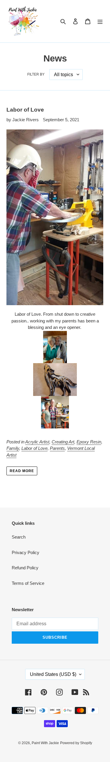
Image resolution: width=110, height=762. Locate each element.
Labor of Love (25, 110)
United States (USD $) (53, 674)
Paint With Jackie (45, 743)
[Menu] (100, 21)
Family (12, 448)
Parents (57, 448)
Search (19, 536)
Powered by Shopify (76, 743)
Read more (22, 471)
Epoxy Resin (89, 441)
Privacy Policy (25, 552)
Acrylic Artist (37, 441)
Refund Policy (25, 567)
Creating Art (63, 441)
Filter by (36, 74)
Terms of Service (28, 583)
